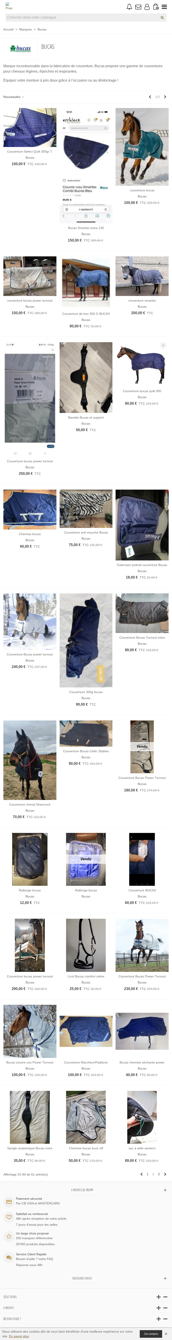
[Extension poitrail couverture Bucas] (142, 525)
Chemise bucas (30, 534)
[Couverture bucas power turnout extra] (29, 945)
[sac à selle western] (142, 1117)
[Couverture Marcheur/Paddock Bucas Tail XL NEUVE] (86, 1031)
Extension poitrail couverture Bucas (142, 565)
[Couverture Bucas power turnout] (29, 621)
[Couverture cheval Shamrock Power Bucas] (29, 760)
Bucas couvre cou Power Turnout (29, 1062)
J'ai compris (151, 1334)
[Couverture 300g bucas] (86, 640)
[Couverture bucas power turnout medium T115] (29, 399)
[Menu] (164, 6)
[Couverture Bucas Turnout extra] (142, 613)
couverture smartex (142, 300)
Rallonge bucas (30, 890)
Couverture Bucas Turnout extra (142, 637)
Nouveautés (12, 97)
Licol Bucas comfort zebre (86, 976)
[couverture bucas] (142, 147)
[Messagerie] (138, 6)
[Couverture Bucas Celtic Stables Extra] (86, 733)
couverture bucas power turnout (29, 300)
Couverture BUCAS (142, 890)
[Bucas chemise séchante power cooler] (142, 1031)
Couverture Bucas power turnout (30, 654)
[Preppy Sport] (9, 6)
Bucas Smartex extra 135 (86, 228)
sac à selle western (142, 1148)
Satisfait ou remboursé (32, 1214)
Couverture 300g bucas (86, 692)
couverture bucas (142, 190)
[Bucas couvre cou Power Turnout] (29, 1031)
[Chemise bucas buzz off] (86, 1117)
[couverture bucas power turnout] (29, 276)
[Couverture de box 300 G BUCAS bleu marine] (86, 282)
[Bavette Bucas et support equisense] (86, 377)
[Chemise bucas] (29, 509)
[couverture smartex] (142, 276)
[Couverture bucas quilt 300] (142, 364)
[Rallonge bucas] (29, 859)
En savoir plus (19, 1336)
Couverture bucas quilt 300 (142, 391)
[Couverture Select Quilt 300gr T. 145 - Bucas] (29, 127)
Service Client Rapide (31, 1254)
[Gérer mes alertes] (129, 6)
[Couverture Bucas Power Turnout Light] (142, 945)
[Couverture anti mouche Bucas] (86, 509)
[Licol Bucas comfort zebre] (86, 945)
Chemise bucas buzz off (86, 1148)
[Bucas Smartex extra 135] (86, 165)
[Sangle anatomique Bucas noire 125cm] (29, 1117)
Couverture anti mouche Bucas (86, 532)
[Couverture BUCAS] (142, 859)
